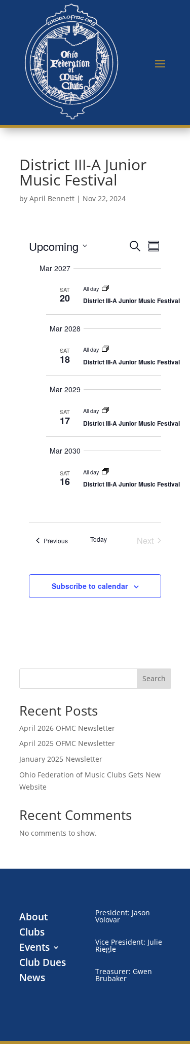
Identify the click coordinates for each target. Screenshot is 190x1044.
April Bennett (51, 198)
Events (34, 949)
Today (98, 539)
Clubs (32, 933)
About (33, 918)
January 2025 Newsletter (60, 759)
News (32, 979)
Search (154, 678)
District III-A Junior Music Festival (131, 300)
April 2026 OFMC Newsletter (67, 728)
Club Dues (42, 964)
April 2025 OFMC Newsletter (67, 743)
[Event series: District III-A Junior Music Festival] (105, 288)
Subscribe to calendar (90, 586)
